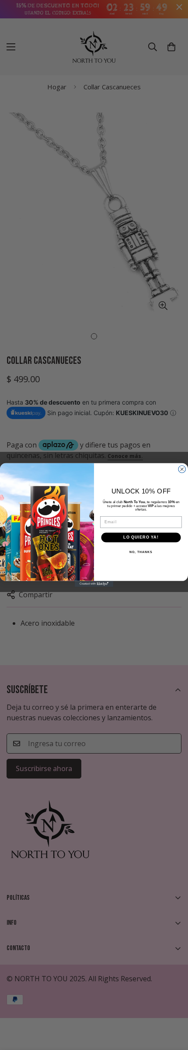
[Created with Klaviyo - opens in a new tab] (94, 584)
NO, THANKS (140, 552)
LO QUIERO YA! (140, 537)
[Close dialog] (182, 469)
